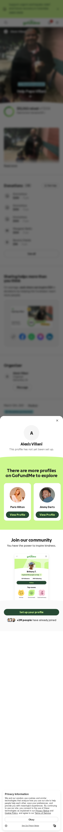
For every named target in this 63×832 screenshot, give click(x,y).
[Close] (57, 420)
